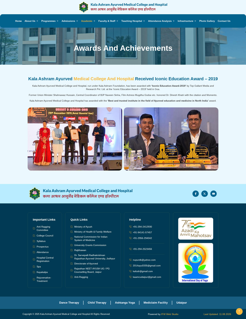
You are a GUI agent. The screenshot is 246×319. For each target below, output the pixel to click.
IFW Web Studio (169, 314)
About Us (30, 21)
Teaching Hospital (131, 21)
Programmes (48, 21)
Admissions (68, 21)
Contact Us (224, 21)
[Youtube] (213, 193)
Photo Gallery (207, 21)
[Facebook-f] (195, 193)
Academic (86, 21)
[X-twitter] (204, 193)
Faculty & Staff (106, 21)
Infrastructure (185, 21)
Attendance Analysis (160, 21)
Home (18, 21)
